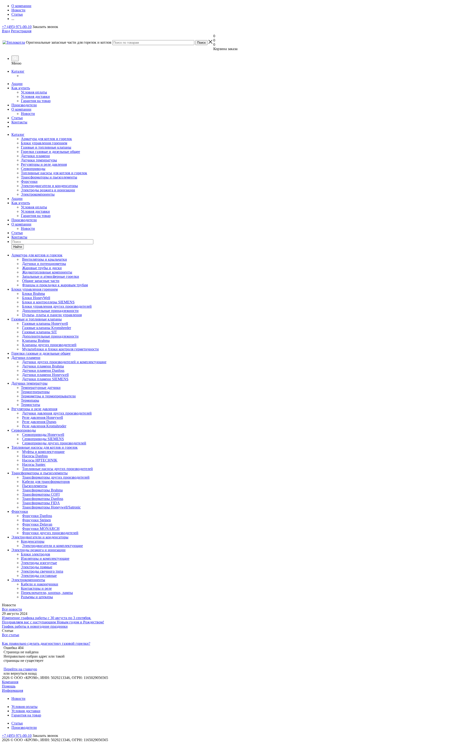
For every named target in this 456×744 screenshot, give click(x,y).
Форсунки (29, 181)
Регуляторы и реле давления (44, 164)
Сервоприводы (33, 169)
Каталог (17, 71)
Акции (17, 84)
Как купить (20, 88)
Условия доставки (35, 96)
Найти (17, 247)
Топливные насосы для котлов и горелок (54, 173)
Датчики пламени (35, 156)
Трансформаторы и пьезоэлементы (49, 177)
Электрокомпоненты (38, 194)
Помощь (8, 686)
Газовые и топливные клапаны (46, 147)
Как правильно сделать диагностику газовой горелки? (46, 643)
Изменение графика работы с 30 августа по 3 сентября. (46, 618)
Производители (24, 105)
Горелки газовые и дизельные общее (50, 152)
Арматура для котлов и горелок (46, 139)
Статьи (17, 118)
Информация (12, 690)
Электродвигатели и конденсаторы (49, 186)
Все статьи (10, 635)
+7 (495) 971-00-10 (17, 27)
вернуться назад (24, 673)
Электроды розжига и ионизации (48, 190)
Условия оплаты (34, 92)
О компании (21, 109)
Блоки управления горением (44, 143)
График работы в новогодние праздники (35, 626)
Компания (10, 682)
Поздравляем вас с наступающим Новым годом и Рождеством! (53, 622)
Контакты (19, 122)
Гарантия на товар (36, 101)
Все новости (12, 609)
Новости (28, 114)
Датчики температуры (39, 160)
